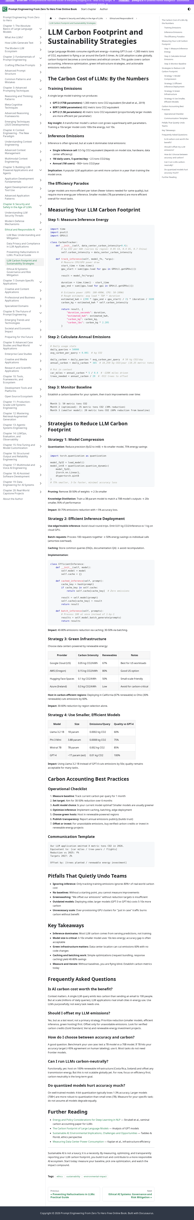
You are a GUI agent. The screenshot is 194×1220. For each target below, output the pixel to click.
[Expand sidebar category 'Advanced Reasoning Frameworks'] (40, 115)
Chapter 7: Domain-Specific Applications (18, 282)
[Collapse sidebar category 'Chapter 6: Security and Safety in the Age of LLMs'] (40, 206)
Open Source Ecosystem (19, 396)
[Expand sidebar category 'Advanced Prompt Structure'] (40, 72)
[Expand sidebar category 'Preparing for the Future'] (40, 336)
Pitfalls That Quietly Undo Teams (173, 124)
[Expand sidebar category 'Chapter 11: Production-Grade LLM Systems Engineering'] (40, 404)
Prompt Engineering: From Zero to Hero (21, 19)
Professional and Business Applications (20, 299)
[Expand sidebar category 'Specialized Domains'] (40, 306)
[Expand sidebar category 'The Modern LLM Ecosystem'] (40, 50)
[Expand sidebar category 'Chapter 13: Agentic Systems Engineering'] (40, 426)
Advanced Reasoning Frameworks (17, 114)
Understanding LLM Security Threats (16, 214)
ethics (60, 1176)
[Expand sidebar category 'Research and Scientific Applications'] (40, 369)
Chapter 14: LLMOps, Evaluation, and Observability (15, 436)
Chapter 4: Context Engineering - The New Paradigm (16, 133)
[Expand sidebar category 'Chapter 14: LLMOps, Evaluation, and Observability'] (40, 436)
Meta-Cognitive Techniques (13, 106)
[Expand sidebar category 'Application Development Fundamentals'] (40, 180)
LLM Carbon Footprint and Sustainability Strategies (22, 262)
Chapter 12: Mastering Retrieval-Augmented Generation (16, 416)
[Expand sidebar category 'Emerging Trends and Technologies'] (40, 321)
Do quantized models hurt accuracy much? (176, 171)
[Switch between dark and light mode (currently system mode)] (189, 9)
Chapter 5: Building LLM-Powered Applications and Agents (18, 170)
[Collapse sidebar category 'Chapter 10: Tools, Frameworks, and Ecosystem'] (40, 379)
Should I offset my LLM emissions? (174, 148)
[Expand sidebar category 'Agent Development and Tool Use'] (40, 189)
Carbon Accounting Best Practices (173, 108)
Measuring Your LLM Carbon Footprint (175, 42)
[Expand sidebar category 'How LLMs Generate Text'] (40, 42)
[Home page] (51, 18)
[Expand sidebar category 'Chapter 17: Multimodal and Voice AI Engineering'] (40, 466)
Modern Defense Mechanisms (14, 222)
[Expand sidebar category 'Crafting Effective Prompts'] (40, 65)
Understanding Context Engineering (18, 143)
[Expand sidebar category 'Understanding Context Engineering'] (40, 143)
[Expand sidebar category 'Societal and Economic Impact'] (40, 330)
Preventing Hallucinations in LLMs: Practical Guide (23, 253)
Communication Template (176, 118)
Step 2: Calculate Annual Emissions (175, 58)
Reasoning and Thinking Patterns (19, 97)
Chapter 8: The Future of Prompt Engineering (17, 313)
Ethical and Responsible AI (20, 229)
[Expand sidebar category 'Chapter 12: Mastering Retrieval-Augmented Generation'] (40, 416)
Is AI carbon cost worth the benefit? (176, 141)
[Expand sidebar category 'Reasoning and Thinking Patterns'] (40, 98)
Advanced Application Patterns (17, 197)
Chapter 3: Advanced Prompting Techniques (16, 89)
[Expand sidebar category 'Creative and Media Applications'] (40, 361)
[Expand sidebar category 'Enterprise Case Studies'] (40, 353)
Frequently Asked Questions (174, 134)
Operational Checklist (174, 114)
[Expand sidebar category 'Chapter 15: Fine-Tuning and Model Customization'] (40, 446)
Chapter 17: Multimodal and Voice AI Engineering (19, 466)
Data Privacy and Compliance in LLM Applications (23, 245)
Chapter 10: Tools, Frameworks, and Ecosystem (13, 379)
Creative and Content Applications (17, 290)
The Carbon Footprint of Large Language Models (81, 1128)
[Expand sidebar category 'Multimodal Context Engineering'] (40, 160)
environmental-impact (95, 1176)
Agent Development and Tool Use (19, 188)
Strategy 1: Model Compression (172, 77)
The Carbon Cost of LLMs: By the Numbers (175, 22)
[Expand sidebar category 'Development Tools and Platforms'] (40, 389)
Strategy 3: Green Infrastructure (172, 93)
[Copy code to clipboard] (150, 228)
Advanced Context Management (15, 151)
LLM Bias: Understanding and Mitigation (23, 236)
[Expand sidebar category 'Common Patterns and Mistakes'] (40, 81)
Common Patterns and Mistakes (18, 80)
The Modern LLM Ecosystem (14, 50)
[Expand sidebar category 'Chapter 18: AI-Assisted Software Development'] (40, 475)
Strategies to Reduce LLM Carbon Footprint (173, 70)
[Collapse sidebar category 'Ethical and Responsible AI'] (40, 229)
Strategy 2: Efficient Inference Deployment (174, 85)
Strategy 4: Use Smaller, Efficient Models (174, 100)
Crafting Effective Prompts (20, 65)
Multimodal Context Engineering (16, 160)
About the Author (13, 499)
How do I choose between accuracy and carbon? (176, 156)
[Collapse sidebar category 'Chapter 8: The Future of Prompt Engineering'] (40, 313)
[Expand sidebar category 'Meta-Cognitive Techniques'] (40, 106)
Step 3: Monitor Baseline (175, 63)
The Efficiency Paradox (174, 36)
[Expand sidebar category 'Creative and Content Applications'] (40, 290)
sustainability (73, 1176)
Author (104, 9)
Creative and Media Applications (16, 361)
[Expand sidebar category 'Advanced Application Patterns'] (40, 197)
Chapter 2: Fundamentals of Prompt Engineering (19, 58)
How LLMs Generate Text (19, 42)
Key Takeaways (168, 130)
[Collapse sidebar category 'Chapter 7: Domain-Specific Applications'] (40, 282)
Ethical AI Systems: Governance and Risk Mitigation (19, 272)
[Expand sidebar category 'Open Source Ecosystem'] (40, 396)
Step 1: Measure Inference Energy (176, 50)
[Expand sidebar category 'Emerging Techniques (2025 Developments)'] (40, 123)
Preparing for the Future (19, 337)
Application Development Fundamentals (19, 180)
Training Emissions (172, 27)
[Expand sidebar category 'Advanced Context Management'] (40, 152)
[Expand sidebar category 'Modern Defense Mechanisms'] (40, 223)
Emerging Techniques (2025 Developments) (17, 123)
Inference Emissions (173, 32)
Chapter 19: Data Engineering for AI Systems (18, 483)
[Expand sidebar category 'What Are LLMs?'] (40, 37)
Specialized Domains (16, 306)
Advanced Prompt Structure (15, 72)
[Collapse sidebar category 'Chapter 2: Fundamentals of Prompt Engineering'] (40, 58)
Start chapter (88, 9)
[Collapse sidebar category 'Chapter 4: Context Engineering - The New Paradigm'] (40, 133)
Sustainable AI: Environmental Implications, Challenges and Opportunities (95, 1133)
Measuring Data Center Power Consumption (78, 1141)
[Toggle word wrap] (145, 228)
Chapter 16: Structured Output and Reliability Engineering (16, 456)
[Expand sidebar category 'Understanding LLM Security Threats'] (40, 214)
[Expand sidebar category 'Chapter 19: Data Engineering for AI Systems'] (40, 483)
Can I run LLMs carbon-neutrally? (174, 163)
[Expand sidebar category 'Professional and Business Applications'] (40, 299)
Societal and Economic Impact (18, 330)
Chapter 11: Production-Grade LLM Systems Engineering (16, 405)
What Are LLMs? (14, 37)
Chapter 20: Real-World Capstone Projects (16, 492)
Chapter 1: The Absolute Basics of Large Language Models (17, 29)
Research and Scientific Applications (18, 369)
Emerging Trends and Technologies (17, 321)
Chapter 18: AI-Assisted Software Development (16, 475)
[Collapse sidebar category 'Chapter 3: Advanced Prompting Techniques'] (40, 89)
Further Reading (169, 177)
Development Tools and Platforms (18, 389)
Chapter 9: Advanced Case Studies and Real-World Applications (18, 345)
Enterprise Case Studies (18, 354)
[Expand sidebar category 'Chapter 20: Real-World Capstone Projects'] (40, 492)
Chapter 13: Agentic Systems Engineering (15, 426)
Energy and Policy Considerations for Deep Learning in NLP (86, 1119)
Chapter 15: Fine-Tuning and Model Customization (19, 446)
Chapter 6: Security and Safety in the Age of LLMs (17, 205)
